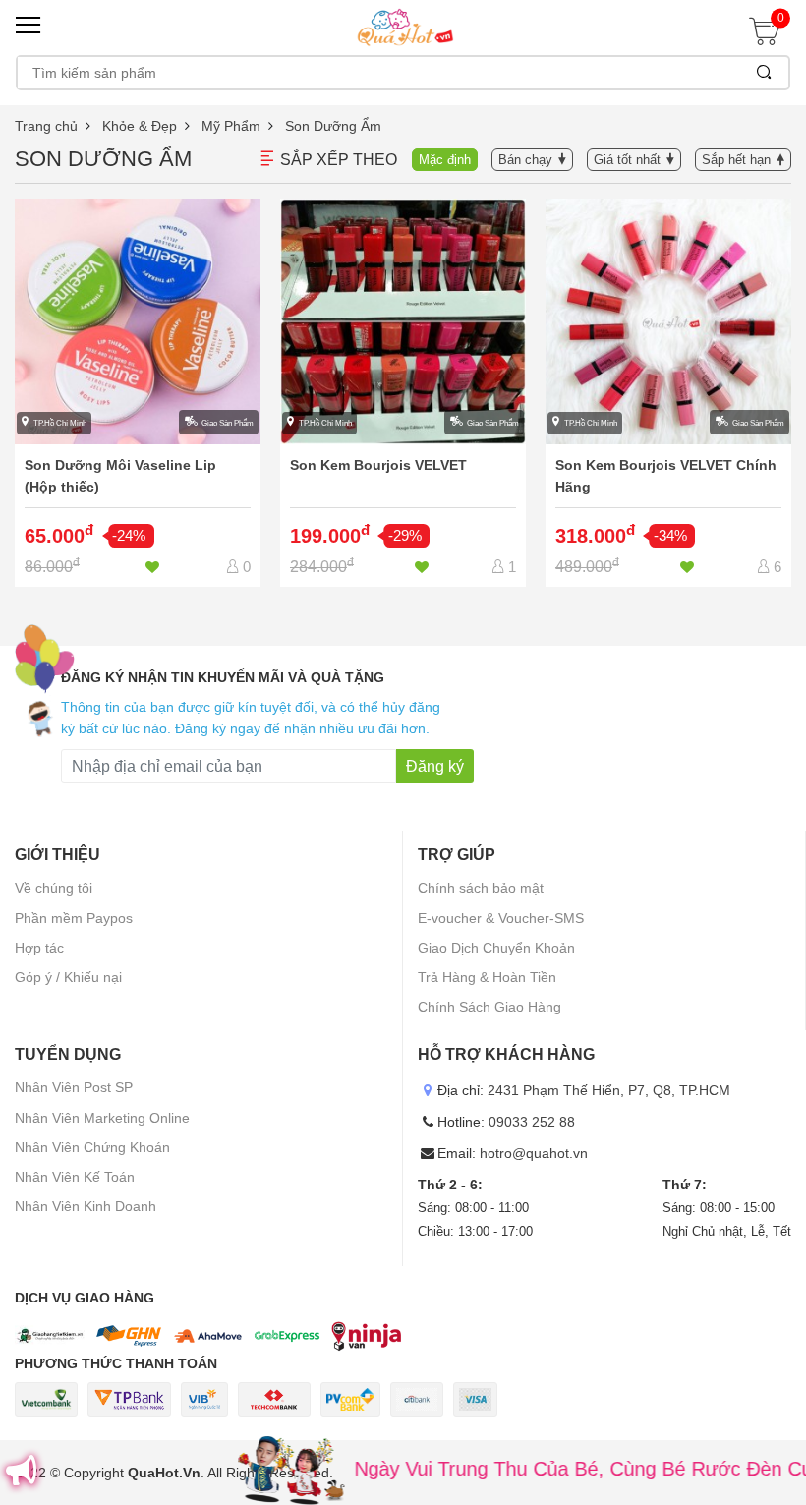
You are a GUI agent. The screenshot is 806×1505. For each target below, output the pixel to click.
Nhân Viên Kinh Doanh (85, 1206)
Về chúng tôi (53, 888)
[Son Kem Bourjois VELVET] (403, 393)
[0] (769, 38)
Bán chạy (525, 159)
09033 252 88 (532, 1121)
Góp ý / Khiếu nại (68, 977)
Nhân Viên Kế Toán (75, 1177)
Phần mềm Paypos (74, 918)
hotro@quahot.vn (534, 1153)
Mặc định (445, 159)
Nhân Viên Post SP (74, 1087)
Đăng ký (435, 766)
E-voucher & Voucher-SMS (501, 918)
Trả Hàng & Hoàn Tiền (487, 977)
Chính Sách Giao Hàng (489, 1006)
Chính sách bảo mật (481, 888)
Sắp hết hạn (736, 159)
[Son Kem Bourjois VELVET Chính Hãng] (668, 393)
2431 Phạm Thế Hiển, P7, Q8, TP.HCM (609, 1090)
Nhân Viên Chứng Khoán (92, 1147)
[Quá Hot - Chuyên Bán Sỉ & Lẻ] (403, 26)
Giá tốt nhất (627, 159)
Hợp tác (39, 947)
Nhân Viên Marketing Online (102, 1118)
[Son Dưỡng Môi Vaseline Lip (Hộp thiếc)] (137, 393)
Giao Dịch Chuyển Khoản (496, 947)
